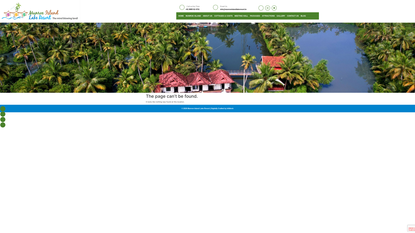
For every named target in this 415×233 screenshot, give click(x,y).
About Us (207, 16)
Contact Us (293, 16)
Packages (255, 16)
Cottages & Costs (223, 16)
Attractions (268, 16)
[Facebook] (261, 8)
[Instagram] (267, 8)
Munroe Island (193, 16)
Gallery (281, 16)
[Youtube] (274, 8)
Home (181, 16)
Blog (303, 16)
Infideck (230, 108)
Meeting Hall (241, 16)
